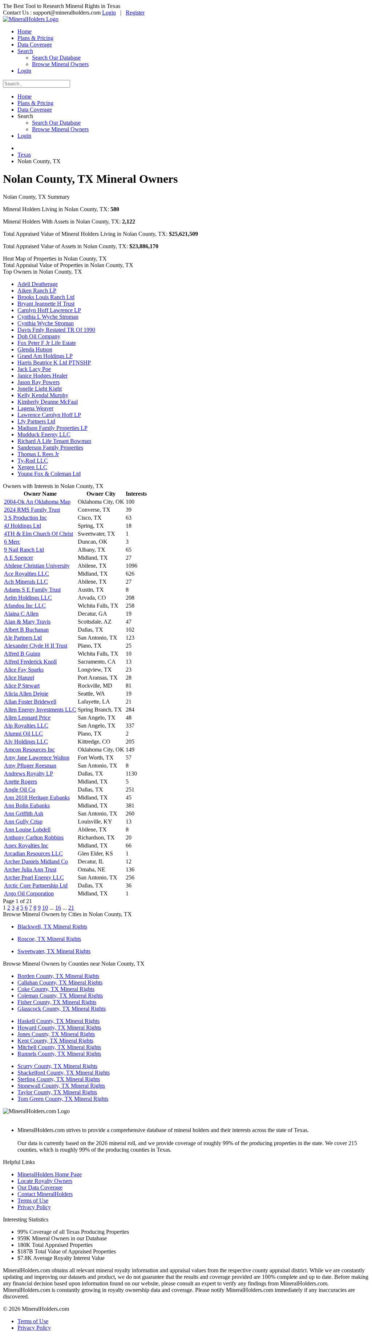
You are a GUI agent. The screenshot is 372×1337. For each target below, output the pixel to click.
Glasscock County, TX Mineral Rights (61, 1009)
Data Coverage (34, 44)
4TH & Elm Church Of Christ (38, 534)
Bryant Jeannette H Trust (45, 304)
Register (135, 12)
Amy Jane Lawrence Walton (36, 757)
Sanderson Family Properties (50, 447)
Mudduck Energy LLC (43, 434)
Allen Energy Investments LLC (40, 709)
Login (109, 12)
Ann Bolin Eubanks (27, 805)
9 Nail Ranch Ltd (24, 550)
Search (25, 51)
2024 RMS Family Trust (32, 510)
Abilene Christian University (37, 566)
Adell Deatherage (37, 284)
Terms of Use (32, 1200)
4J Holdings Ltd (22, 526)
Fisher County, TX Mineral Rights (56, 1002)
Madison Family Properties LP (52, 428)
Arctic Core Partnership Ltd (36, 885)
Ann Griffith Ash (23, 813)
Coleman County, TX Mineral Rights (60, 995)
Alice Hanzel (19, 677)
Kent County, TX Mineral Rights (55, 1041)
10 (45, 908)
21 (71, 908)
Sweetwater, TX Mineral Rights (53, 951)
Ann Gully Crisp (23, 821)
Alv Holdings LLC (26, 741)
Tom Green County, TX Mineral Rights (62, 1099)
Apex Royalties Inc (26, 845)
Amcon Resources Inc (29, 749)
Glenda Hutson (34, 349)
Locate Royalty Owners (44, 1181)
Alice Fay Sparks (24, 670)
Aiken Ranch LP (36, 290)
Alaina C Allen (21, 614)
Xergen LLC (32, 467)
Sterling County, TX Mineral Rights (58, 1079)
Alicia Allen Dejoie (26, 693)
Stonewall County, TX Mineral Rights (61, 1086)
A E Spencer (18, 558)
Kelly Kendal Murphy (42, 395)
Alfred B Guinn (22, 654)
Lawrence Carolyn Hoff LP (49, 415)
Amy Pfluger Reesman (30, 765)
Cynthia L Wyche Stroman (47, 317)
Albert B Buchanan (26, 630)
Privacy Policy (34, 1207)
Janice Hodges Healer (42, 375)
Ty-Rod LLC (32, 461)
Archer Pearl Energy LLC (34, 877)
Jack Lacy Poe (34, 369)
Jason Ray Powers (38, 382)
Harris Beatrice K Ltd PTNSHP (54, 362)
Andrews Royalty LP (28, 773)
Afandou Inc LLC (25, 606)
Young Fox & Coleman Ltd (49, 474)
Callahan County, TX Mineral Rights (59, 982)
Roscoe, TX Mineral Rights (49, 939)
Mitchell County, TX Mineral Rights (59, 1047)
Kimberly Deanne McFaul (47, 402)
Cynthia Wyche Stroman (45, 323)
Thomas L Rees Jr (38, 454)
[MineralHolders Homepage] (30, 19)
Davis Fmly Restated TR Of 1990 (56, 330)
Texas (24, 155)
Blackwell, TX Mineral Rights (52, 926)
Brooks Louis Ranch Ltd (45, 297)
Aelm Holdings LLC (28, 598)
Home (24, 31)
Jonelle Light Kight (39, 389)
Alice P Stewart (22, 685)
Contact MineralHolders (45, 1194)
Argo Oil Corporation (29, 893)
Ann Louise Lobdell (27, 829)
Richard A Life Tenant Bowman (54, 441)
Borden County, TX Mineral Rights (58, 976)
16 (58, 908)
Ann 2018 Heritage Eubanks (37, 797)
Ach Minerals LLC (26, 582)
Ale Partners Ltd (23, 638)
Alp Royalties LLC (26, 725)
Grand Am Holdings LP (45, 356)
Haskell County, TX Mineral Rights (58, 1021)
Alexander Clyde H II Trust (35, 646)
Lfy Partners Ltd (36, 421)
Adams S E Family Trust (32, 590)
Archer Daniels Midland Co (36, 861)
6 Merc (12, 542)
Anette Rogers (20, 781)
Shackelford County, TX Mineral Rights (63, 1073)
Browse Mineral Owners (60, 64)
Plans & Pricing (35, 38)
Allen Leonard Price (27, 717)
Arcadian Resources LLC (33, 853)
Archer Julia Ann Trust (30, 869)
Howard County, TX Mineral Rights (59, 1027)
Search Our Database (56, 58)
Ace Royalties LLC (26, 574)
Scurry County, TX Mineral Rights (57, 1066)
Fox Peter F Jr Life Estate (46, 343)
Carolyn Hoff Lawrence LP (49, 310)
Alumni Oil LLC (23, 733)
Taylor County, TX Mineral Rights (57, 1092)
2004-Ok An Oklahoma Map (37, 502)
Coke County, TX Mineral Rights (55, 989)
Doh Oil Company (38, 336)
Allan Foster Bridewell (30, 701)
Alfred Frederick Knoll (30, 662)
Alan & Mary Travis (27, 622)
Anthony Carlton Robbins (34, 837)
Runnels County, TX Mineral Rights (59, 1054)
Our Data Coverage (39, 1187)
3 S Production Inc (25, 518)
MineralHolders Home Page (49, 1174)
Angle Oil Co (19, 789)
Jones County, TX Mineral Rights (56, 1034)
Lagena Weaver (35, 408)
